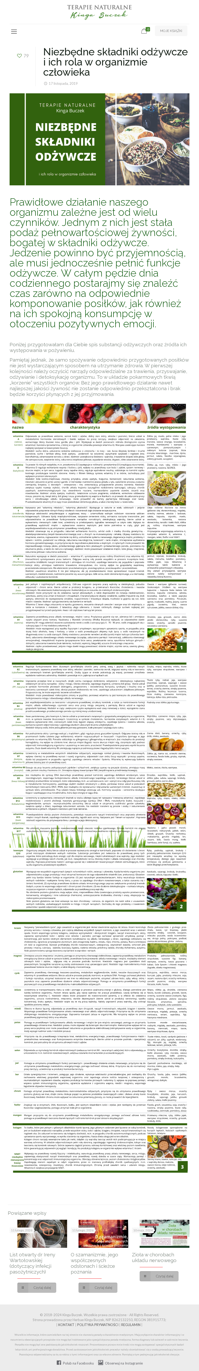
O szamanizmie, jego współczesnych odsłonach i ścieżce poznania (94, 1263)
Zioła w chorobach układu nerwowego (154, 1257)
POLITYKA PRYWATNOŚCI (97, 1325)
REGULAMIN (130, 1325)
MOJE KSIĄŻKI (171, 31)
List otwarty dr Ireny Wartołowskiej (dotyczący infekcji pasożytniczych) (32, 1263)
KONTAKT (66, 1325)
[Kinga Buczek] (99, 12)
